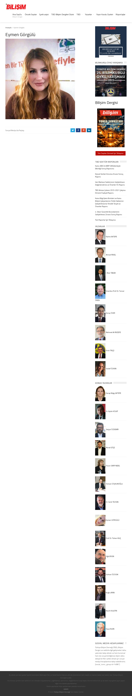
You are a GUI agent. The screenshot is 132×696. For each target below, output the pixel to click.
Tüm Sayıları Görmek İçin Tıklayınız (110, 153)
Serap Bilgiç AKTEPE (113, 393)
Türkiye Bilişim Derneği (62, 692)
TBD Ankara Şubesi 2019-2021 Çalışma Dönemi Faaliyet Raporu (110, 191)
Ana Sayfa (17, 15)
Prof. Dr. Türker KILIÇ (113, 538)
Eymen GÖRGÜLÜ (112, 520)
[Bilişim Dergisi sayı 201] (111, 127)
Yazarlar (88, 14)
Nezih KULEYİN (111, 610)
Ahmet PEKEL (110, 254)
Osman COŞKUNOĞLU (114, 483)
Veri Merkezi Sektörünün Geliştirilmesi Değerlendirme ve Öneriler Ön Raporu (110, 183)
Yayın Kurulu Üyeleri (104, 14)
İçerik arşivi (44, 14)
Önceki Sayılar (31, 14)
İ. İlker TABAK (110, 272)
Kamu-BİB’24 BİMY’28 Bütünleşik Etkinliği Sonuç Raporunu (108, 167)
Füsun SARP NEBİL (112, 465)
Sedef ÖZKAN (110, 368)
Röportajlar (120, 14)
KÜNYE (66, 689)
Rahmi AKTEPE (111, 236)
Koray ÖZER (110, 313)
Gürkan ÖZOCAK (111, 574)
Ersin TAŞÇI (109, 350)
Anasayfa (8, 27)
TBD (78, 14)
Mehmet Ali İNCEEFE (113, 332)
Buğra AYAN (110, 592)
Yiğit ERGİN (109, 556)
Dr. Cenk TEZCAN (111, 502)
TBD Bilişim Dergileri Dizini (62, 14)
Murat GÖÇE (110, 447)
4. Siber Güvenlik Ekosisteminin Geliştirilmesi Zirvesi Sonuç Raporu (108, 213)
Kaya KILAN (109, 628)
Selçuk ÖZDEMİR (112, 429)
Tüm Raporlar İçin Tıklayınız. (105, 219)
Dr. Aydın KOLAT (111, 411)
